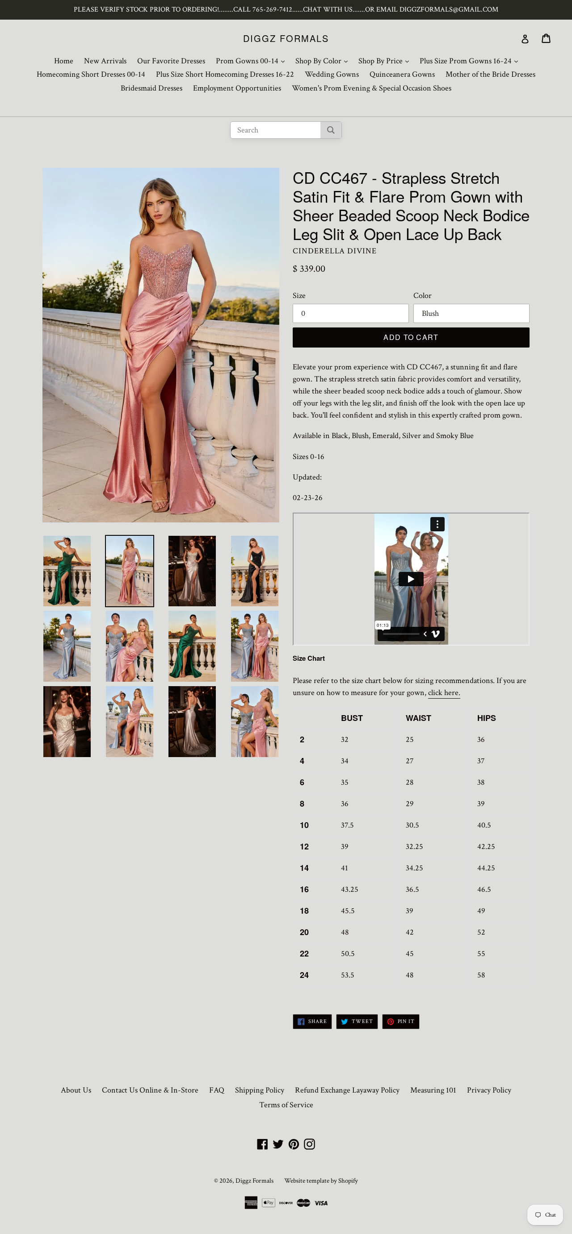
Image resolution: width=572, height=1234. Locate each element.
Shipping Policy (259, 1090)
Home (63, 61)
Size (299, 295)
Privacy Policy (489, 1090)
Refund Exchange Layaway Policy (347, 1090)
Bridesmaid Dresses (151, 88)
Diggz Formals (286, 38)
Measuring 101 (433, 1090)
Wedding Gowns (332, 74)
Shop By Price (385, 60)
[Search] (330, 130)
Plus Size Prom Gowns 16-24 (471, 60)
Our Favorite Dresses (171, 61)
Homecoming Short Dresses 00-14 (91, 74)
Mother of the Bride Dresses (490, 74)
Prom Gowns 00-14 (252, 60)
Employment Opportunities (237, 88)
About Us (76, 1090)
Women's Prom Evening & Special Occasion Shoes (371, 88)
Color (422, 295)
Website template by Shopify (321, 1180)
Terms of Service (286, 1105)
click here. (444, 692)
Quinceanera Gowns (402, 74)
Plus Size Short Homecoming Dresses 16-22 (225, 74)
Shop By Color (323, 60)
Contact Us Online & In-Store (150, 1090)
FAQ (216, 1090)
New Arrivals (105, 61)
